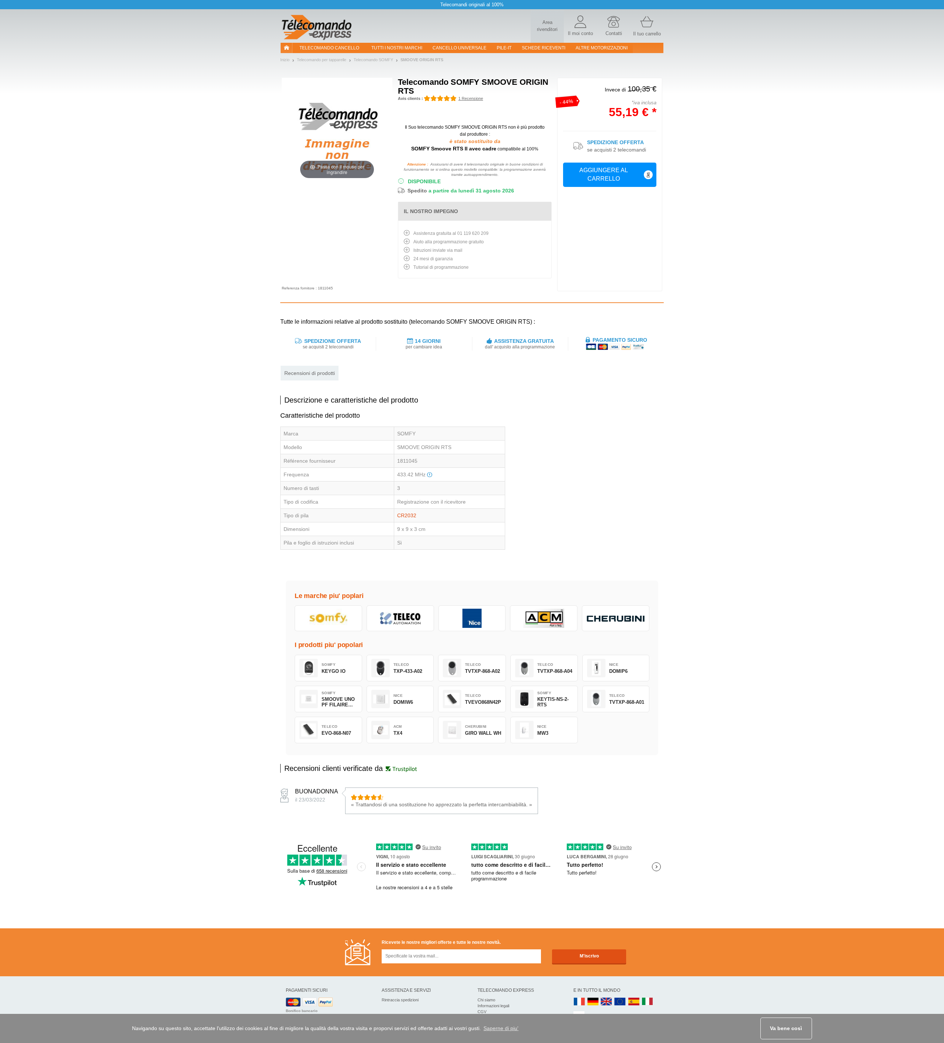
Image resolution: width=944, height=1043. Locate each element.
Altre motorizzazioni (602, 48)
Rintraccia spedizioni (400, 1000)
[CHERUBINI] (615, 618)
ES (634, 1002)
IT (647, 1002)
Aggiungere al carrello (603, 174)
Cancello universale (459, 48)
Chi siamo (486, 1000)
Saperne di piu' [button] (500, 1028)
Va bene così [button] (786, 1028)
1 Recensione (470, 98)
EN (620, 1002)
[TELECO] (400, 618)
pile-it (504, 48)
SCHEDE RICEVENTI (543, 48)
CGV (482, 1011)
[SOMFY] (328, 618)
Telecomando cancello (329, 48)
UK (606, 1002)
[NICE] (472, 618)
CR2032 (406, 515)
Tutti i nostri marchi (396, 48)
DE (593, 1002)
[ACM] (543, 618)
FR (579, 1002)
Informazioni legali (493, 1006)
